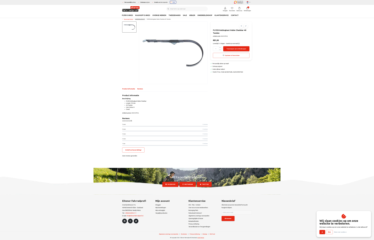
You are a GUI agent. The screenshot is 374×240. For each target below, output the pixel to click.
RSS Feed (212, 234)
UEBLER (192, 15)
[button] (241, 26)
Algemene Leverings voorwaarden (168, 234)
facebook (171, 184)
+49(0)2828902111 (130, 213)
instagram (188, 184)
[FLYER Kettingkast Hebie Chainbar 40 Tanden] (173, 53)
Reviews (140, 89)
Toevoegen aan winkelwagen (236, 49)
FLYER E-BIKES (127, 15)
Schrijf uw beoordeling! (133, 150)
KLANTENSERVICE (222, 15)
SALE (185, 15)
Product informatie (128, 89)
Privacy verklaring (195, 234)
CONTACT (235, 15)
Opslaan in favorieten (232, 55)
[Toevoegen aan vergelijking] (246, 26)
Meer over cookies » (340, 232)
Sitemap (204, 234)
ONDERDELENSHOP (204, 15)
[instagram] (130, 221)
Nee (329, 232)
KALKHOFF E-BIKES (142, 15)
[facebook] (124, 221)
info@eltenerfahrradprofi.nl (135, 216)
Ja (322, 232)
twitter (205, 184)
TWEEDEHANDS (175, 15)
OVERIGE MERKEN (159, 15)
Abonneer (228, 218)
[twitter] (136, 221)
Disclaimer (184, 234)
